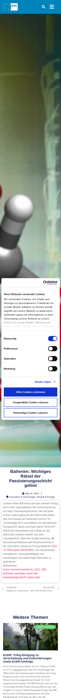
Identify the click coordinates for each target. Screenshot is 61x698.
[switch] (52, 348)
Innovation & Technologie (22, 497)
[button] (43, 7)
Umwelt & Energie (45, 497)
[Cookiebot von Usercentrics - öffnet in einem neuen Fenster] (43, 283)
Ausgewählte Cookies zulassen (30, 402)
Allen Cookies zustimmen (30, 391)
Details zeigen (43, 381)
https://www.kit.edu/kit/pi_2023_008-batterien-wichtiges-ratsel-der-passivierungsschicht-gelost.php (25, 573)
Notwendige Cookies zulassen (30, 412)
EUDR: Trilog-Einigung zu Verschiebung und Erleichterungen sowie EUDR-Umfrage (27, 658)
